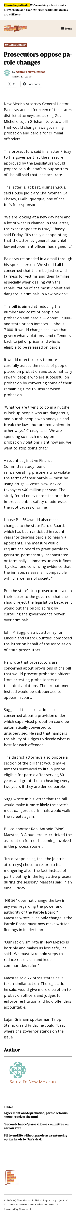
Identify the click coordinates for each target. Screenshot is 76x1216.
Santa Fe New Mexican (30, 72)
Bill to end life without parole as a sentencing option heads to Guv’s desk (35, 1137)
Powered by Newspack (18, 1209)
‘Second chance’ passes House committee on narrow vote (36, 1126)
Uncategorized (15, 44)
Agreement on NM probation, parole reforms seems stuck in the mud (35, 1115)
